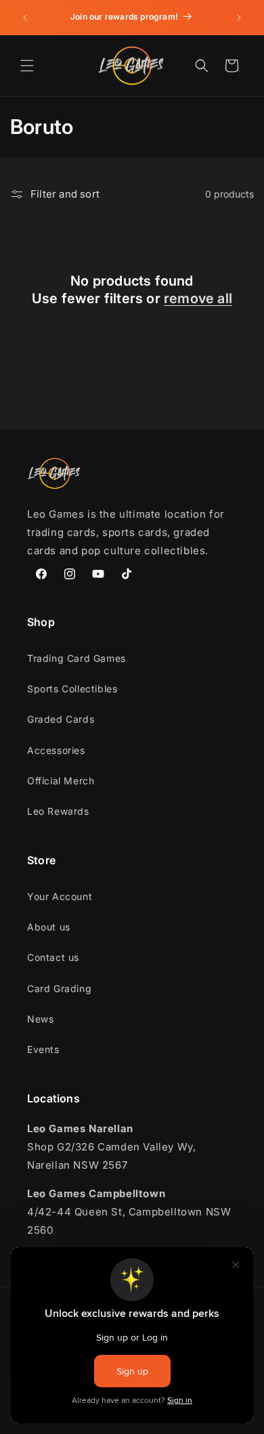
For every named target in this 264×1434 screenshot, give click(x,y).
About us (48, 927)
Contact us (53, 957)
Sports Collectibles (72, 688)
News (40, 1019)
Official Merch (60, 780)
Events (43, 1049)
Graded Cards (60, 719)
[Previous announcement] (25, 17)
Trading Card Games (76, 658)
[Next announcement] (239, 17)
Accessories (56, 750)
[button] (27, 66)
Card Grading (59, 988)
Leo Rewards (58, 811)
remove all (198, 298)
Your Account (59, 896)
